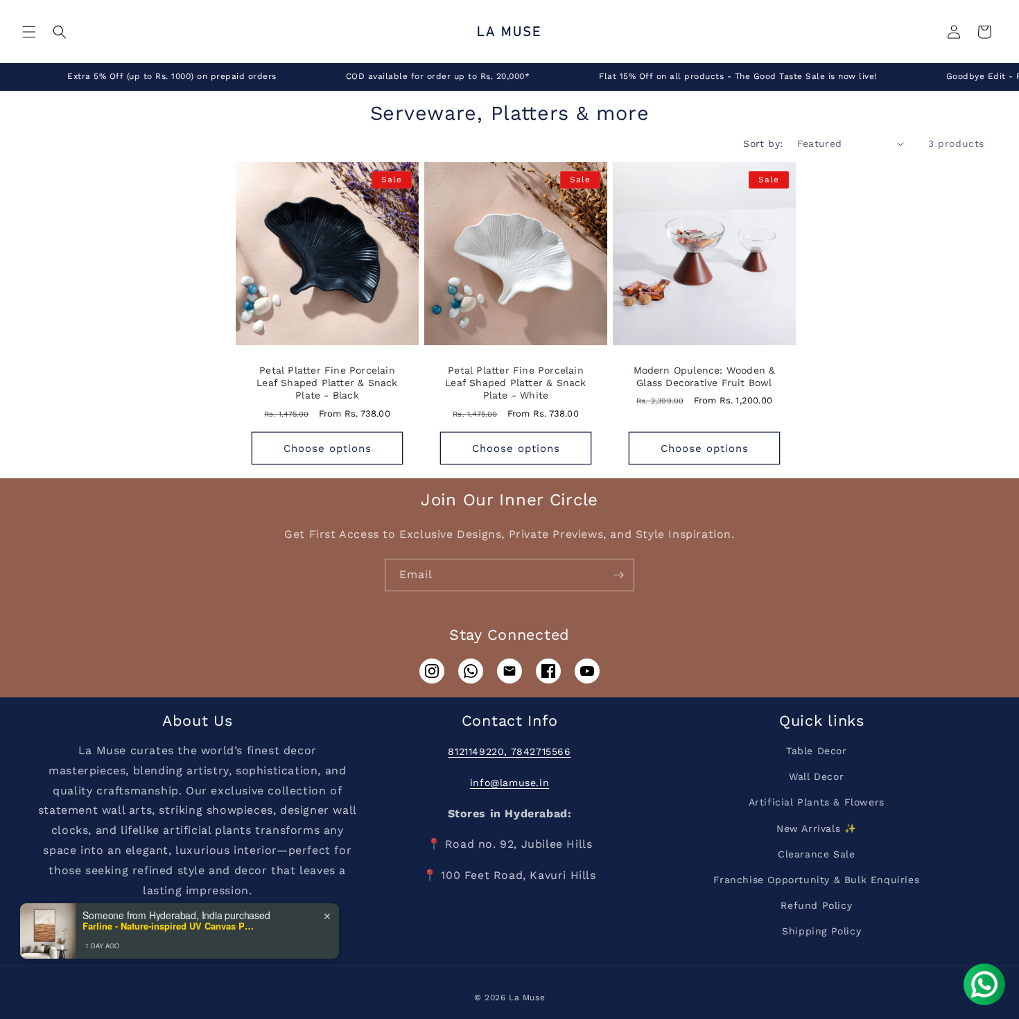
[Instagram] (431, 671)
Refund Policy (816, 905)
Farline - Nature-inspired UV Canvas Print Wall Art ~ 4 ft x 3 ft (169, 926)
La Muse (527, 997)
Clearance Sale (816, 854)
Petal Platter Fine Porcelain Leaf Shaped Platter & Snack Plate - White (515, 383)
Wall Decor (816, 776)
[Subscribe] (618, 575)
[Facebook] (548, 671)
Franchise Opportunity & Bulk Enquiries (816, 879)
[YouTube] (587, 671)
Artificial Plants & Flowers (817, 802)
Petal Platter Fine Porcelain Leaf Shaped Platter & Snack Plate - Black (326, 383)
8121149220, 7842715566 (509, 751)
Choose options (328, 448)
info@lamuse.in (509, 782)
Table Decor (816, 750)
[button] (29, 32)
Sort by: (763, 143)
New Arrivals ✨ (816, 828)
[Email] (509, 671)
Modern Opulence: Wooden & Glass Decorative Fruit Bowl (705, 376)
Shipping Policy (821, 931)
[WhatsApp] (470, 671)
